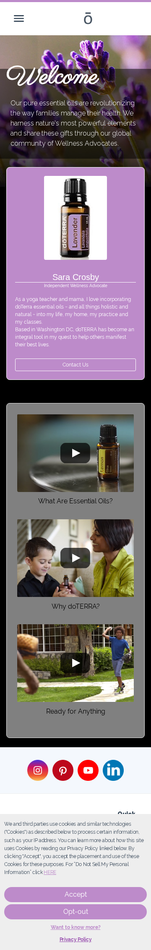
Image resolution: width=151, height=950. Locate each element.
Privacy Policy (76, 939)
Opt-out (75, 912)
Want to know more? (76, 927)
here (50, 872)
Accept (76, 894)
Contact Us (75, 365)
